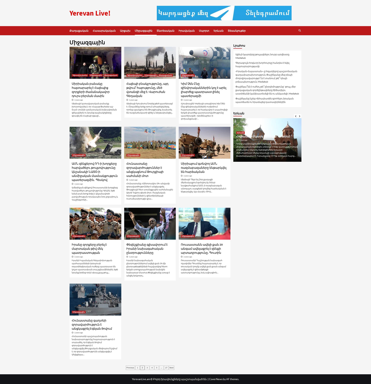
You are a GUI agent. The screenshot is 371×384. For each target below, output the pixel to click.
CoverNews (216, 379)
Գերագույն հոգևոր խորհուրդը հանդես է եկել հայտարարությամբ (262, 64)
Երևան (218, 30)
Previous (130, 367)
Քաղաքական (79, 30)
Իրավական (187, 30)
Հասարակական (104, 30)
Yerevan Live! (90, 13)
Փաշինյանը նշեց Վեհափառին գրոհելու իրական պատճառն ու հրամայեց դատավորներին (264, 100)
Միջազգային (143, 30)
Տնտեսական (165, 30)
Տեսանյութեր (237, 30)
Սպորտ (204, 30)
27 (166, 367)
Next (171, 367)
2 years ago (78, 100)
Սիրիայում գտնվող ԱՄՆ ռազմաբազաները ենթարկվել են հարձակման (203, 168)
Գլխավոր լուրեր (80, 75)
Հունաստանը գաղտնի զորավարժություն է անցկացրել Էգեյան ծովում (92, 324)
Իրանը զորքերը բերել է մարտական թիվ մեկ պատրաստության (89, 248)
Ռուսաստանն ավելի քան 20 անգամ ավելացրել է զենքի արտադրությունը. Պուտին (202, 248)
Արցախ (125, 30)
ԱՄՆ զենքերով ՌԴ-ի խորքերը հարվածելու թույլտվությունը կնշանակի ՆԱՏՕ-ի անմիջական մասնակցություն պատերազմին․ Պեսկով (95, 172)
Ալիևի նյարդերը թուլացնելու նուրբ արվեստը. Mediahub (262, 56)
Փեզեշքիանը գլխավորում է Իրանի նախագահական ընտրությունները (147, 248)
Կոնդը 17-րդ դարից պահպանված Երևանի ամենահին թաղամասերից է (265, 137)
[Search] (299, 30)
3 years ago (243, 143)
